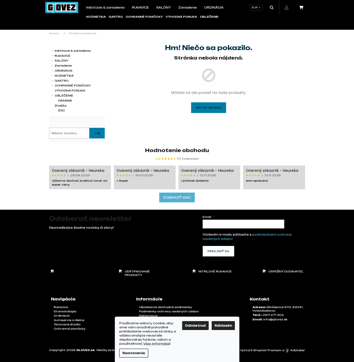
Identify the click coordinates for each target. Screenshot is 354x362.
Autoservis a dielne (69, 320)
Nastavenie (133, 353)
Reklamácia (148, 315)
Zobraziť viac (177, 197)
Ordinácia (61, 315)
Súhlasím (223, 325)
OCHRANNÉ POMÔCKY (144, 16)
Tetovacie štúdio (67, 324)
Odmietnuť (195, 325)
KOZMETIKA (96, 16)
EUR (255, 7)
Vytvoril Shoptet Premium (260, 350)
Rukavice (61, 307)
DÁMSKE (65, 100)
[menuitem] (105, 7)
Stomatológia (65, 311)
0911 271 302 (273, 314)
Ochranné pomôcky (69, 328)
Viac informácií (156, 343)
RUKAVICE (62, 55)
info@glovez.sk (275, 319)
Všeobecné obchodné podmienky (165, 307)
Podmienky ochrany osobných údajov (169, 311)
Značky (61, 105)
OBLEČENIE (209, 16)
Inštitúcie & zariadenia (72, 50)
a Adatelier (293, 350)
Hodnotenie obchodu (177, 150)
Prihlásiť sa (218, 251)
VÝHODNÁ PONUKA (181, 16)
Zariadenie (63, 65)
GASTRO (116, 16)
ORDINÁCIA (63, 70)
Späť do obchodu (208, 108)
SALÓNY (61, 60)
